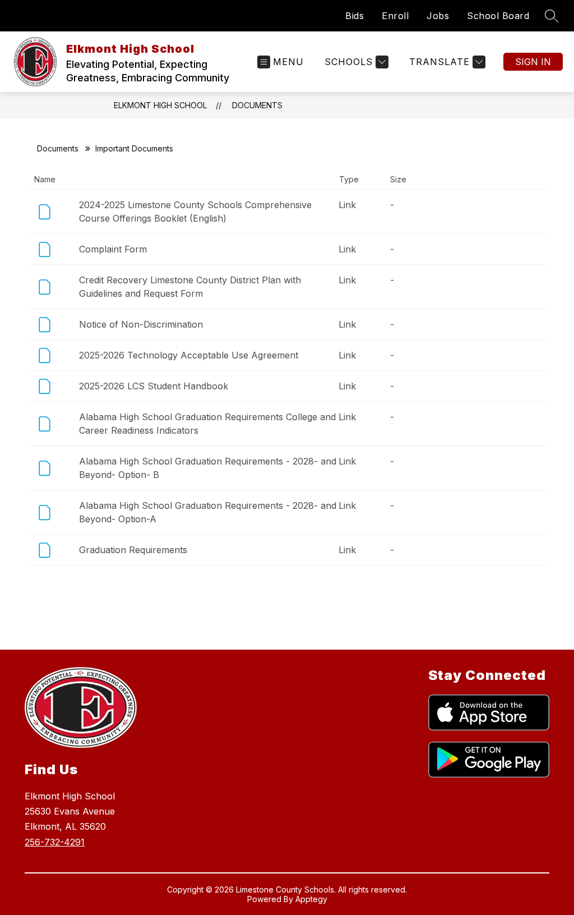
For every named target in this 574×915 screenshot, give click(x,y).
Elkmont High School (160, 105)
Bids (354, 15)
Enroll (395, 15)
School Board (498, 15)
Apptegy (311, 899)
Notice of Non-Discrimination (141, 324)
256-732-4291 (55, 842)
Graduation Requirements (133, 549)
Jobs (438, 15)
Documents (257, 105)
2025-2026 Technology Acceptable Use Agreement (188, 355)
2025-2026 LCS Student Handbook (153, 386)
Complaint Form (113, 249)
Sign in (533, 61)
